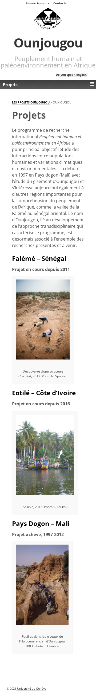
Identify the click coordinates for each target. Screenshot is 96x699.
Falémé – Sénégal (39, 258)
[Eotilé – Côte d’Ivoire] (45, 455)
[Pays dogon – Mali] (42, 584)
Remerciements (37, 3)
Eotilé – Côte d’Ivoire (44, 392)
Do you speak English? (71, 75)
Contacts (59, 3)
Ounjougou (48, 42)
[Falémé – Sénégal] (43, 319)
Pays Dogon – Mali (41, 523)
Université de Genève (31, 688)
